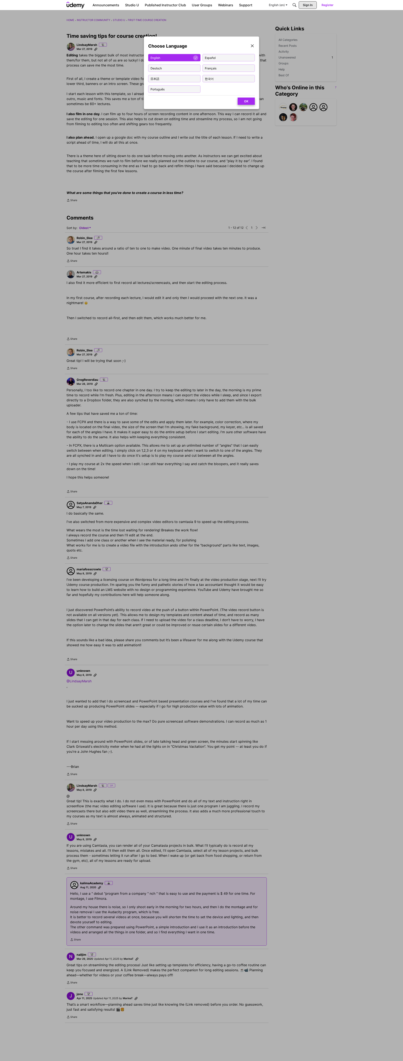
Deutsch (156, 68)
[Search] (294, 5)
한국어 (209, 78)
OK (246, 101)
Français (210, 68)
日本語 (154, 78)
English (155, 57)
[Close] (252, 46)
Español (210, 57)
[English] (76, 5)
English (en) (277, 5)
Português (157, 89)
